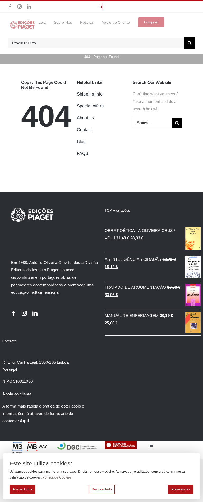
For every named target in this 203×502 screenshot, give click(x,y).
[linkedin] (29, 6)
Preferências (180, 489)
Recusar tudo (102, 489)
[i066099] (77, 443)
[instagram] (19, 6)
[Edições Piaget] (22, 22)
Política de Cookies (57, 477)
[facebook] (10, 6)
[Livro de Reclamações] (121, 443)
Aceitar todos (22, 489)
